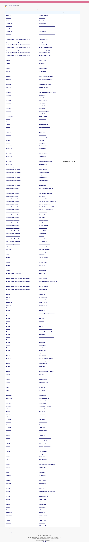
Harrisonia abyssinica (43, 462)
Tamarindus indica (42, 185)
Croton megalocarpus (43, 153)
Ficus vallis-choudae (43, 347)
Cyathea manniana (42, 135)
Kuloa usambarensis (43, 262)
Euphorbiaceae (9, 145)
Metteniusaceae (9, 302)
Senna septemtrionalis (43, 180)
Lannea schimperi (42, 23)
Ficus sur (40, 339)
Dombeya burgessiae (43, 278)
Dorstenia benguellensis (43, 307)
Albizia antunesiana (43, 212)
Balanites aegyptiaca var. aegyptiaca (46, 76)
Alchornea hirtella (42, 148)
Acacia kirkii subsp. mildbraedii (45, 193)
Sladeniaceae (8, 483)
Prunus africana (42, 435)
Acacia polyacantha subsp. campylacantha (47, 201)
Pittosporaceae (9, 398)
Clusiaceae (8, 119)
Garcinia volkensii (42, 119)
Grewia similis (41, 276)
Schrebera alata (42, 390)
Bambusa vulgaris (42, 400)
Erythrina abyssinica (43, 233)
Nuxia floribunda (42, 504)
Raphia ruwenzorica (43, 68)
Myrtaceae (8, 363)
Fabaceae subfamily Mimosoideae (12, 188)
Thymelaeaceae (9, 509)
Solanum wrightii (42, 499)
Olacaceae (8, 379)
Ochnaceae (8, 374)
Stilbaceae (8, 501)
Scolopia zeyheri (42, 472)
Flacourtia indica (42, 470)
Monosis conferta (42, 71)
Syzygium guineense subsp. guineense (46, 371)
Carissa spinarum (42, 42)
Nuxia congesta (42, 501)
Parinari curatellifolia (43, 116)
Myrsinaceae (8, 358)
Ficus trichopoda (42, 345)
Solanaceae (8, 486)
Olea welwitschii (42, 387)
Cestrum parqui (42, 486)
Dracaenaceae (9, 137)
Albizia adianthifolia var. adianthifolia (46, 206)
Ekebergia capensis (42, 292)
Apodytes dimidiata (43, 302)
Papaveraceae (8, 393)
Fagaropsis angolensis (43, 459)
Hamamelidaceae (9, 252)
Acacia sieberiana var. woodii (44, 204)
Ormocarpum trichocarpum (44, 238)
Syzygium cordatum (43, 369)
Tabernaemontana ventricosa (44, 55)
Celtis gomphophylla (43, 97)
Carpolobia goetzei (42, 403)
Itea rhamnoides (42, 254)
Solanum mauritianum (43, 496)
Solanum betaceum (42, 494)
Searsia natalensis (42, 31)
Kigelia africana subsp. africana (45, 79)
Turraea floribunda (43, 297)
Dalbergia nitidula (42, 230)
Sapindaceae (8, 478)
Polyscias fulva (41, 63)
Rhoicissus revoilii (42, 525)
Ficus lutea (41, 326)
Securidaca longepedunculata (45, 406)
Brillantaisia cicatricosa (43, 15)
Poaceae (7, 400)
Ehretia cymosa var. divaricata (45, 84)
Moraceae (8, 307)
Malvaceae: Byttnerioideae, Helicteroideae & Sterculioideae (18, 278)
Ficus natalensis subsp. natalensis (45, 329)
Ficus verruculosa (42, 350)
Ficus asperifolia (42, 310)
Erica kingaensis (42, 143)
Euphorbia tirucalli (42, 156)
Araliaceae (8, 60)
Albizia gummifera (42, 214)
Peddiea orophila (42, 512)
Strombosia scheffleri (43, 379)
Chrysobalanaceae (9, 116)
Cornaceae (8, 129)
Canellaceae (8, 92)
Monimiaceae (8, 305)
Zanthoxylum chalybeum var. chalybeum (47, 464)
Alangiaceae (8, 20)
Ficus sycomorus (42, 342)
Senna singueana (42, 183)
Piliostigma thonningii (43, 175)
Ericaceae (8, 140)
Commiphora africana (43, 87)
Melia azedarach (42, 294)
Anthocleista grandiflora (44, 246)
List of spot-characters (12, 5)
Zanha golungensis (42, 480)
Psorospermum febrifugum (44, 127)
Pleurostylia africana (43, 113)
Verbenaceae (8, 523)
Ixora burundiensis (42, 448)
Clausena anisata (42, 456)
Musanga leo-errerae (43, 517)
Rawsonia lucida (42, 18)
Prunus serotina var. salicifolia (45, 438)
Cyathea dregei (42, 132)
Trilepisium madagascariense (44, 353)
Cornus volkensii (42, 129)
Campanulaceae (9, 89)
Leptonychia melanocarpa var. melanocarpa (48, 281)
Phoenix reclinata (42, 66)
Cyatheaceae (8, 132)
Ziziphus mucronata (43, 432)
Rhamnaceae (8, 419)
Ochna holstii (41, 374)
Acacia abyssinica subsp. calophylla (46, 188)
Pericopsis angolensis (43, 241)
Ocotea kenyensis (42, 265)
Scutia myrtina (42, 427)
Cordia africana (42, 82)
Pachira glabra (42, 273)
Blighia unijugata (42, 478)
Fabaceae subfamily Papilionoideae (13, 230)
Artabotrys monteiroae (43, 36)
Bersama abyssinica (43, 299)
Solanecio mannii (42, 74)
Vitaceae (7, 525)
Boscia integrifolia (42, 105)
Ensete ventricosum (42, 355)
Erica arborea (41, 140)
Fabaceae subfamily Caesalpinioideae (13, 167)
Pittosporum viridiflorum (44, 398)
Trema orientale (42, 103)
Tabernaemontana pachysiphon (45, 50)
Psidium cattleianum (43, 363)
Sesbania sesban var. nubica (44, 244)
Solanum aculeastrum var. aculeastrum (47, 491)
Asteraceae (8, 71)
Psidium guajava (42, 366)
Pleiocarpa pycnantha (43, 44)
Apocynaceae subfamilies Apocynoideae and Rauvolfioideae (18, 39)
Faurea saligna (42, 411)
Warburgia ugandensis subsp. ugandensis (47, 92)
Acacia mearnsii (42, 196)
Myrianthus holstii (42, 520)
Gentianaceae (8, 246)
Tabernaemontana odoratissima (45, 47)
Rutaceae (8, 456)
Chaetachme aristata (43, 100)
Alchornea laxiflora (42, 151)
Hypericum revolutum (43, 124)
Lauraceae (8, 257)
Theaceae (8, 507)
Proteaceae (8, 408)
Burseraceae (8, 87)
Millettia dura (41, 236)
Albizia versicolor (42, 217)
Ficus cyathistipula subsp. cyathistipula (46, 313)
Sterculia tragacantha (43, 289)
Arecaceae (8, 66)
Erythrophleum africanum (44, 172)
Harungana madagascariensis (45, 121)
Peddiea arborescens (43, 509)
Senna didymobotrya (43, 177)
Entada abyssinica (42, 222)
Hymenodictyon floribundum (44, 446)
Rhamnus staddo (42, 424)
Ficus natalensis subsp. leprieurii (45, 331)
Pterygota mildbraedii (43, 284)
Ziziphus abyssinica (42, 430)
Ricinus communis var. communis (45, 161)
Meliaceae (8, 292)
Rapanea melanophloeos (44, 361)
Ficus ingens (41, 321)
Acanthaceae (8, 15)
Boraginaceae (8, 82)
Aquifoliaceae (8, 58)
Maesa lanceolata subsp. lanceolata (46, 358)
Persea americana (42, 268)
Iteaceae (7, 254)
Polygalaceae (8, 403)
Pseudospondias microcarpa (44, 28)
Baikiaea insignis (42, 167)
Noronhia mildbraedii (43, 385)
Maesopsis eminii (42, 419)
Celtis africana (41, 95)
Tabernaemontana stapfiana (44, 52)
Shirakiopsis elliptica (43, 164)
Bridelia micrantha (42, 395)
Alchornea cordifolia (43, 145)
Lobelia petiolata (42, 89)
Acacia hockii (41, 191)
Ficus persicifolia (42, 334)
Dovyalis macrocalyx (43, 467)
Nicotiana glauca (42, 488)
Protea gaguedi (42, 414)
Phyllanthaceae (9, 395)
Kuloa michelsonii (42, 260)
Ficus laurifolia (42, 323)
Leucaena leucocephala (43, 225)
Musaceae (8, 355)
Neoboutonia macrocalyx (44, 159)
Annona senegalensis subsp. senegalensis (47, 34)
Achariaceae (8, 18)
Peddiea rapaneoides (43, 515)
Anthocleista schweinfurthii (44, 249)
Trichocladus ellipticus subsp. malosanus (47, 252)
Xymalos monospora (43, 305)
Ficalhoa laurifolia (42, 483)
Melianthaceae (9, 299)
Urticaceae (8, 517)
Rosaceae (8, 435)
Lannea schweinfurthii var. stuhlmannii (47, 26)
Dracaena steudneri (43, 137)
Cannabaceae (8, 95)
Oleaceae (7, 385)
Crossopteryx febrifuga (43, 440)
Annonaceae (8, 34)
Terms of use (44, 541)
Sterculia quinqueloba (43, 286)
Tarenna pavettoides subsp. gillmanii (46, 454)
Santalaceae (8, 475)
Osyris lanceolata (42, 475)
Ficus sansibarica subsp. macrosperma (46, 337)
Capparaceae (8, 105)
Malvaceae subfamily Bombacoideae (13, 273)
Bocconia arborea (42, 393)
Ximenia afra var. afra (43, 382)
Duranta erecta (42, 523)
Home (6, 5)
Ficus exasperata (42, 315)
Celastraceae (8, 111)
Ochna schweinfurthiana (44, 377)
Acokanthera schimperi (43, 39)
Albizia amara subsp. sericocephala (46, 209)
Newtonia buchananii (43, 228)
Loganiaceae (8, 270)
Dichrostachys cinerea (43, 220)
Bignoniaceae (8, 79)
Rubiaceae (8, 440)
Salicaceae (8, 467)
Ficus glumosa (41, 318)
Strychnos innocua (42, 270)
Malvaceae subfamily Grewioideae (13, 276)
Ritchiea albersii (42, 108)
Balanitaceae (8, 76)
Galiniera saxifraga (42, 443)
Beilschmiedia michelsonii (44, 257)
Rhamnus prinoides (43, 422)
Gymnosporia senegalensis (44, 111)
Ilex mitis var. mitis (42, 58)
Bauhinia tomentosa (43, 169)
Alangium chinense (42, 20)
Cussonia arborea (42, 60)
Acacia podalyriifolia (43, 198)
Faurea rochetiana (42, 408)
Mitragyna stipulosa (43, 451)
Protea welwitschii (42, 416)
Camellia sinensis (42, 507)
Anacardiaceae (9, 23)
